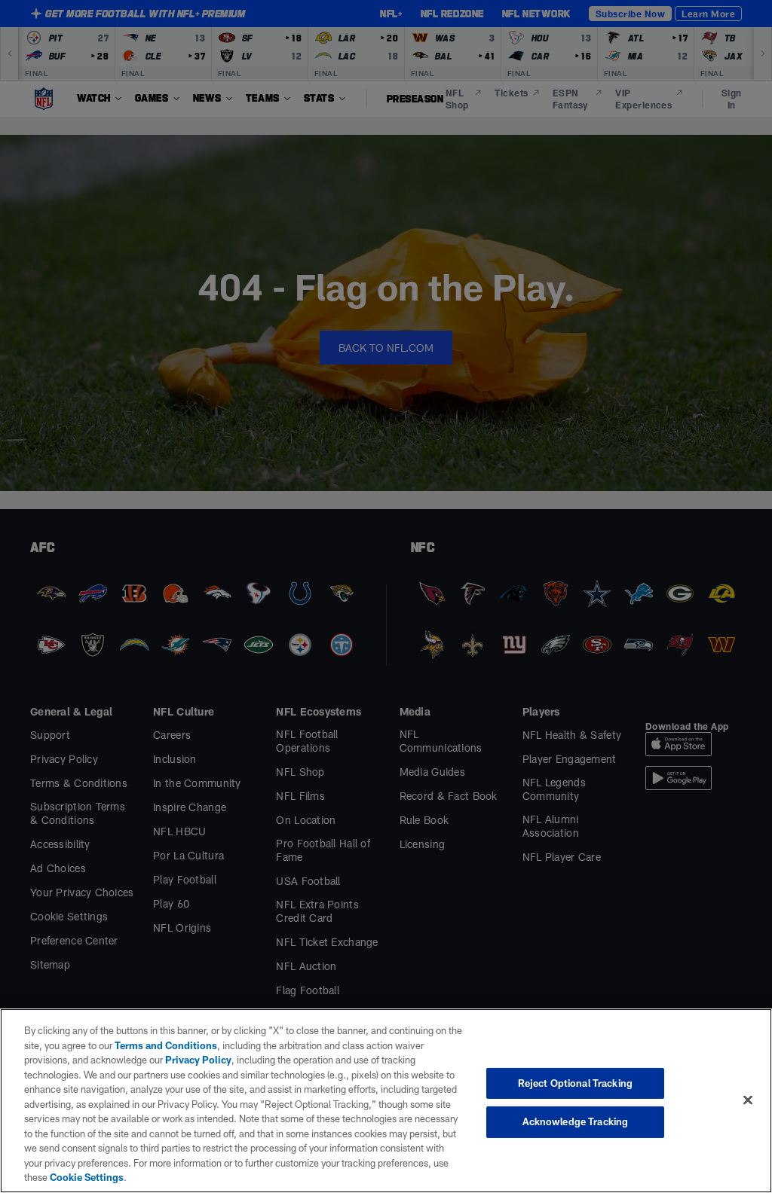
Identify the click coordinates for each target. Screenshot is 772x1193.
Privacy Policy (198, 1060)
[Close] (747, 1099)
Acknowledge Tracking (575, 1121)
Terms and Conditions (166, 1045)
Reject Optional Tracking (575, 1083)
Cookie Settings (87, 1177)
